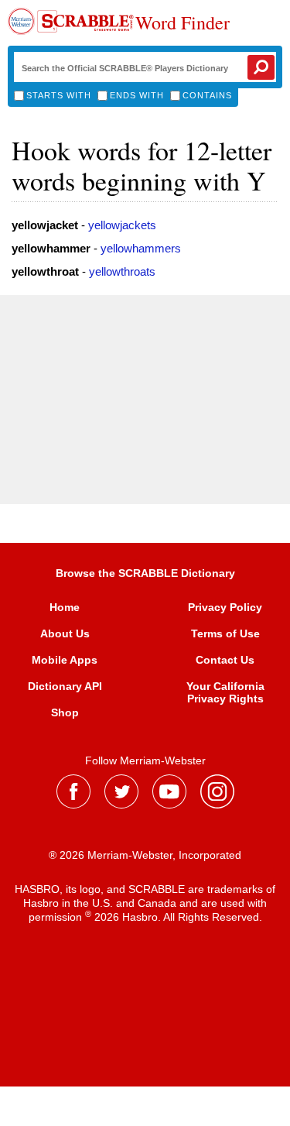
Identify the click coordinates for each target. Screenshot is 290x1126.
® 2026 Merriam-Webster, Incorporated (145, 855)
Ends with (137, 95)
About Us (65, 633)
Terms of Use (225, 633)
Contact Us (225, 660)
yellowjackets (122, 225)
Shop (65, 712)
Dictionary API (65, 686)
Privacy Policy (225, 607)
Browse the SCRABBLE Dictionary (145, 573)
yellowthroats (122, 271)
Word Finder (182, 23)
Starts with (58, 95)
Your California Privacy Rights (225, 692)
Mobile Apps (64, 660)
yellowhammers (141, 248)
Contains (207, 95)
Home (64, 607)
